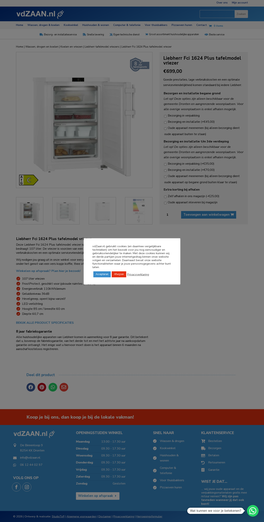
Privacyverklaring (138, 274)
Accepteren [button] (102, 274)
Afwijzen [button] (119, 274)
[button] (253, 511)
